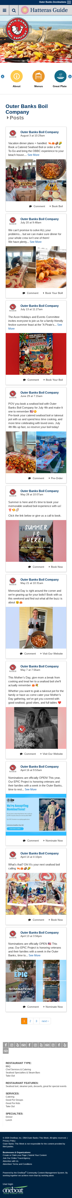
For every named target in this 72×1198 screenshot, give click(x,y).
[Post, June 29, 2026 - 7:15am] (21, 452)
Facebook (6, 1045)
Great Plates (60, 86)
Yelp (17, 1045)
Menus (38, 86)
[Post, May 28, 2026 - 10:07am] (36, 541)
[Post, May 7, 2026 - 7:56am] (36, 728)
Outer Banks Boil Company (27, 109)
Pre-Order (57, 478)
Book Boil (57, 206)
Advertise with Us (10, 1161)
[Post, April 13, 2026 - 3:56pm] (21, 981)
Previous (4, 76)
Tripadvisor (23, 1045)
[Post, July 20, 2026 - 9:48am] (21, 267)
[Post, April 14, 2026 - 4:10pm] (36, 894)
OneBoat (21, 1173)
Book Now (57, 566)
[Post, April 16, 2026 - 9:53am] (36, 815)
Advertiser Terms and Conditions (17, 1164)
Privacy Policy (9, 1141)
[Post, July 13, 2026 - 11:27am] (36, 354)
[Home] (44, 9)
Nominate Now (54, 840)
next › (45, 1021)
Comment (39, 206)
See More (33, 154)
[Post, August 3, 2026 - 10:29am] (21, 180)
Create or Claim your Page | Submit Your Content (25, 1155)
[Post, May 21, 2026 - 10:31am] (36, 628)
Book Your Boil (54, 379)
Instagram (12, 1045)
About (16, 86)
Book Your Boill (54, 293)
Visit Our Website (53, 653)
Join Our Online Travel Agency (16, 1158)
